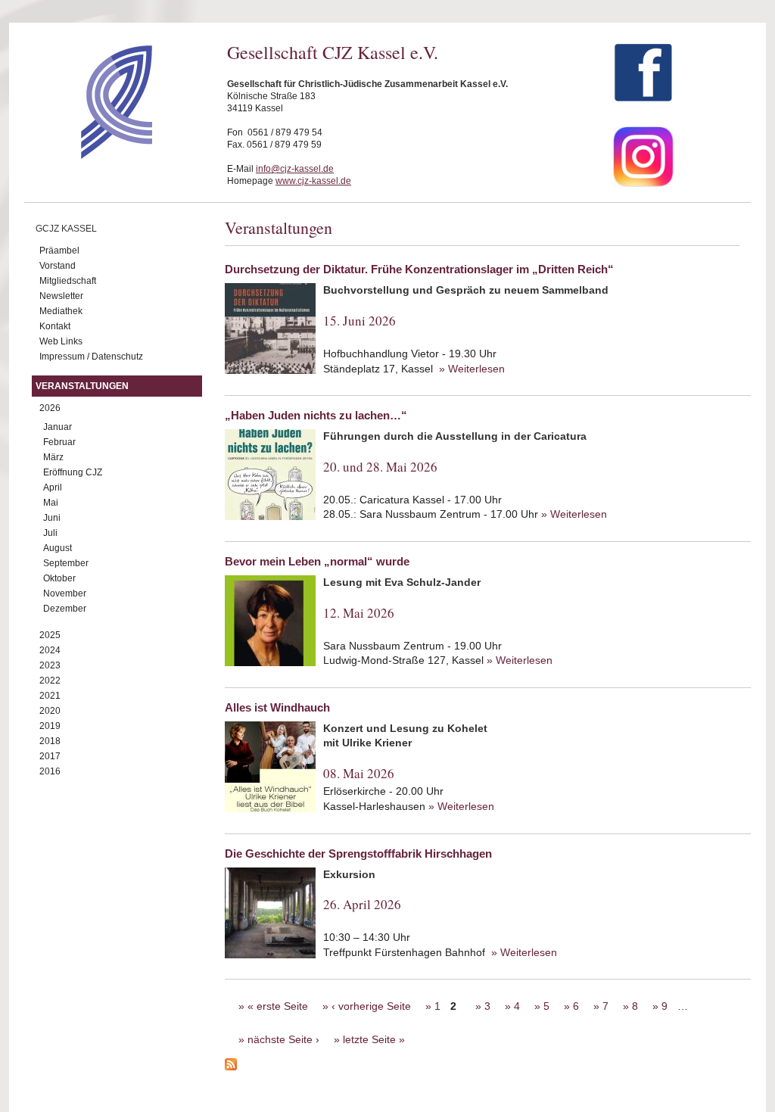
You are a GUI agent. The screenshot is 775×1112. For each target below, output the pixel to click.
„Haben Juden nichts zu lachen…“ (316, 415)
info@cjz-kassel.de (295, 169)
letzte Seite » (374, 1039)
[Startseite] (89, 155)
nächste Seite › (283, 1039)
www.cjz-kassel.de (313, 181)
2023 (50, 665)
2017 (50, 756)
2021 (50, 695)
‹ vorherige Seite (371, 1006)
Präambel (59, 250)
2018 (50, 741)
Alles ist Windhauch (277, 707)
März (53, 457)
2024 (50, 650)
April (52, 487)
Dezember (64, 608)
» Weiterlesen (472, 369)
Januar (57, 427)
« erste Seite (277, 1006)
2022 (50, 680)
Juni (52, 517)
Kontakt (54, 326)
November (64, 593)
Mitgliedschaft (67, 281)
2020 (50, 711)
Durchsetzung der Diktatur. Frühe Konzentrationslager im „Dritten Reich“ (419, 269)
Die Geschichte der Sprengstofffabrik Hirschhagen (358, 853)
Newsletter (61, 296)
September (66, 563)
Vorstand (57, 265)
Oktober (59, 578)
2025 (50, 635)
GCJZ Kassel (66, 228)
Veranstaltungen (82, 386)
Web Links (60, 341)
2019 (50, 726)
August (57, 548)
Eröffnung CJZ (72, 472)
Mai (50, 502)
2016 (50, 771)
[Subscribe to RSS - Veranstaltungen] (488, 1066)
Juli (50, 533)
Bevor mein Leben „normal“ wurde (317, 561)
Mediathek (60, 311)
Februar (59, 442)
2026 (50, 408)
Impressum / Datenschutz (91, 356)
